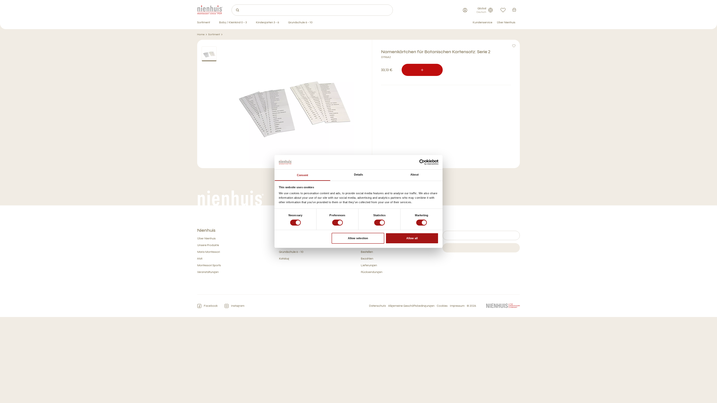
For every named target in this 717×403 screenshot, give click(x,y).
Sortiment (214, 34)
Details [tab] (358, 174)
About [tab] (414, 174)
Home (200, 34)
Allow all (412, 238)
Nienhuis (206, 230)
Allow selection (358, 238)
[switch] (337, 223)
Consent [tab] (302, 175)
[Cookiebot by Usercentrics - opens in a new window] (422, 162)
